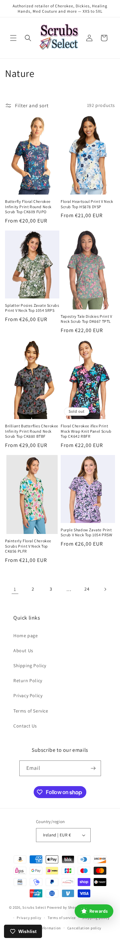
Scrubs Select (34, 907)
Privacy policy (29, 917)
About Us (23, 651)
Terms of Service (30, 711)
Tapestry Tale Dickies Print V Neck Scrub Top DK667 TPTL (86, 319)
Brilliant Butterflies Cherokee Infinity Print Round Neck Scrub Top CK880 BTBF (31, 431)
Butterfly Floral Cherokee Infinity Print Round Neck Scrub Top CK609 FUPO (28, 206)
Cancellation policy (84, 928)
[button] (13, 38)
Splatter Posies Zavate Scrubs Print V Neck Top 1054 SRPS (32, 308)
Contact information (43, 928)
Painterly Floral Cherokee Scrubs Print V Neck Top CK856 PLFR (28, 546)
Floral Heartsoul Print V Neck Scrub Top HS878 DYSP (87, 204)
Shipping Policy (29, 666)
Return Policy (27, 681)
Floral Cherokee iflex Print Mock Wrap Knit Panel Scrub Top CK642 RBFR (86, 431)
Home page (25, 636)
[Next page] (105, 589)
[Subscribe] (93, 768)
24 (86, 589)
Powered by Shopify (64, 907)
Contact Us (25, 726)
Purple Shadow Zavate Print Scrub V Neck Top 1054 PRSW (86, 532)
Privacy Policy (27, 696)
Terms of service (62, 917)
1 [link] (15, 589)
